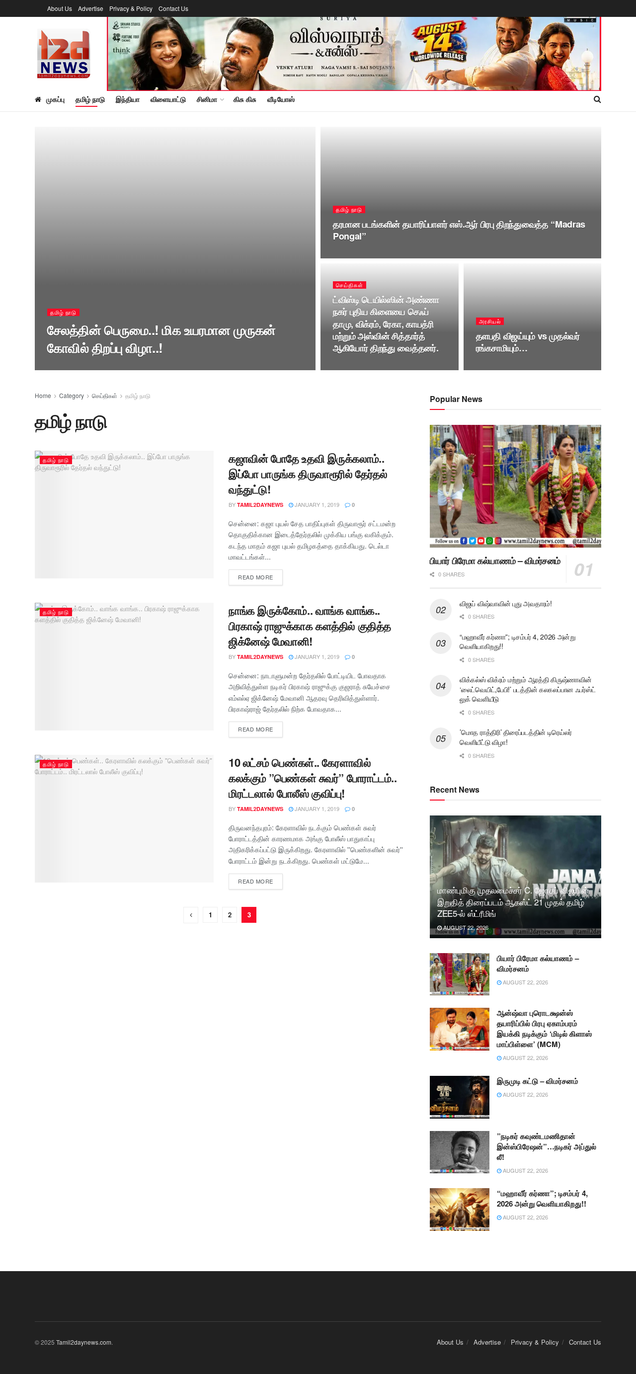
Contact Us (173, 8)
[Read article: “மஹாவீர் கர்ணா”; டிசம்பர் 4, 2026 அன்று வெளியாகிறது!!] (459, 1209)
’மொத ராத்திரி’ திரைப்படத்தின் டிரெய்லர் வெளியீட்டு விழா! (515, 737)
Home (43, 395)
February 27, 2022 (364, 255)
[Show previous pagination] (190, 915)
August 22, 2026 (465, 927)
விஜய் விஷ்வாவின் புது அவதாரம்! (506, 603)
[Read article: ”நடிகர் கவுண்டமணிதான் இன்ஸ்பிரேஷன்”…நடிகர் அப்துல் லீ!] (459, 1152)
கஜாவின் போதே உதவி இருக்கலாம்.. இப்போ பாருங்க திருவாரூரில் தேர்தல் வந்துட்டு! (308, 473)
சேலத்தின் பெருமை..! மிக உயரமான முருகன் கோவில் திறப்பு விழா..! (161, 338)
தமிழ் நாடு (90, 99)
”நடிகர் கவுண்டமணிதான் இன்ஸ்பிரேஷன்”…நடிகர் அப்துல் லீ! (546, 1146)
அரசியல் (490, 321)
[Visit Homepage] (64, 52)
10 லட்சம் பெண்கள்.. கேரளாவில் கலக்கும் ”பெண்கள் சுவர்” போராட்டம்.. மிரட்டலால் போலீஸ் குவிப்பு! (313, 777)
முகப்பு (55, 99)
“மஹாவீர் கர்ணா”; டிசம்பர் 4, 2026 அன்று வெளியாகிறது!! (518, 641)
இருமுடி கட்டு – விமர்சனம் (537, 1080)
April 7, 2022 (130, 367)
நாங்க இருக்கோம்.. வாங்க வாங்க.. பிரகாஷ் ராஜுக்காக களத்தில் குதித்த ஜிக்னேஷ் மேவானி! (310, 625)
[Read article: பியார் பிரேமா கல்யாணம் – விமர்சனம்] (515, 486)
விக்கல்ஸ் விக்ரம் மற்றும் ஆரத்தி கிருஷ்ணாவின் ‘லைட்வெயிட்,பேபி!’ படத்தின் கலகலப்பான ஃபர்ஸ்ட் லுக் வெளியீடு (527, 689)
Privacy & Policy (131, 8)
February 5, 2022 (362, 367)
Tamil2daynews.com (83, 1342)
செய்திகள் (349, 285)
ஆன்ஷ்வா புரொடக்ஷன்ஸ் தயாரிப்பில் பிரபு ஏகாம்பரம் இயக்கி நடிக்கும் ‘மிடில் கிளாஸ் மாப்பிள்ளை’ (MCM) (544, 1028)
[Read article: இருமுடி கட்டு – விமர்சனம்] (459, 1097)
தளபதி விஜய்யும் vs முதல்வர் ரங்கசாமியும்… (528, 341)
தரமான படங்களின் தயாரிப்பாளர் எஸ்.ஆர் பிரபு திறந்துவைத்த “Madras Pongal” (459, 230)
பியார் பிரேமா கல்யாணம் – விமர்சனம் (495, 560)
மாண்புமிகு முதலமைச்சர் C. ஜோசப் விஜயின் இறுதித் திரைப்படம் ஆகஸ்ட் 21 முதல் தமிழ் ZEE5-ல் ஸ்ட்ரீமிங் (513, 902)
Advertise (90, 8)
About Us (59, 8)
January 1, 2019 (316, 504)
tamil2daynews (260, 504)
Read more (260, 576)
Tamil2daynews (79, 367)
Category (71, 395)
